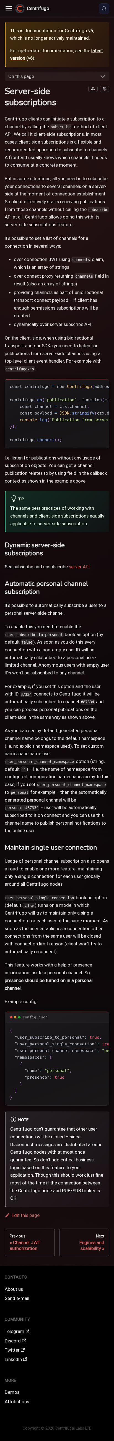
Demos (12, 1392)
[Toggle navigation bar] (9, 8)
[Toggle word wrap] (92, 386)
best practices (46, 508)
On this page (21, 76)
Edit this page (26, 1215)
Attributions (17, 1401)
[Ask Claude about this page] (93, 89)
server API (79, 566)
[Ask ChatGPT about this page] (104, 89)
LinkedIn (13, 1359)
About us (14, 1289)
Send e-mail (17, 1298)
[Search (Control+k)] (104, 8)
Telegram (14, 1331)
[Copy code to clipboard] (102, 386)
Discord (13, 1341)
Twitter (12, 1350)
